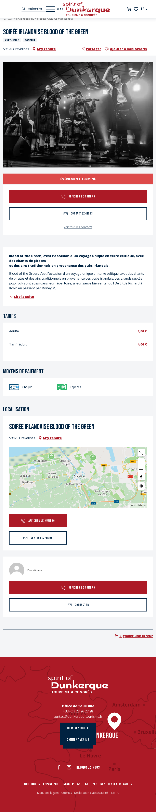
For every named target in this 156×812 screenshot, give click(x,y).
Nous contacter (78, 728)
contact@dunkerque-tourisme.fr (78, 716)
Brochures (32, 784)
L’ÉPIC (115, 793)
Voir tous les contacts (78, 227)
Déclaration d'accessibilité (91, 793)
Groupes (91, 784)
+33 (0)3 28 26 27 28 (78, 711)
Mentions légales (48, 793)
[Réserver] (129, 9)
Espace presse (72, 784)
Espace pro (51, 784)
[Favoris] (136, 9)
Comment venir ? (78, 740)
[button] (144, 9)
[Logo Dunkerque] (78, 684)
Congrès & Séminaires (116, 784)
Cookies (66, 793)
